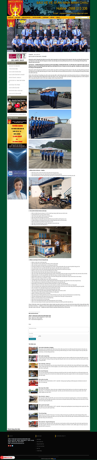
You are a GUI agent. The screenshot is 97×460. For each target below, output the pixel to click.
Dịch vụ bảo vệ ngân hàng (15, 71)
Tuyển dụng (39, 450)
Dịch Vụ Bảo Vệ (37, 54)
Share (30, 324)
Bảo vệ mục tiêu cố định (14, 84)
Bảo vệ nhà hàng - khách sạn (15, 90)
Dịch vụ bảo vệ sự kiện (14, 87)
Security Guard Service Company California (17, 114)
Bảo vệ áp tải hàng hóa (14, 66)
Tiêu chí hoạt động (13, 68)
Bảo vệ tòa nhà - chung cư (15, 77)
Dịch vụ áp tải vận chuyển (15, 93)
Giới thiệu (39, 439)
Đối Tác (38, 448)
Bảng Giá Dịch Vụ (40, 443)
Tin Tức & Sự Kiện (40, 446)
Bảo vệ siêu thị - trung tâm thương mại (47, 421)
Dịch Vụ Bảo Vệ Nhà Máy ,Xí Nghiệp (16, 74)
